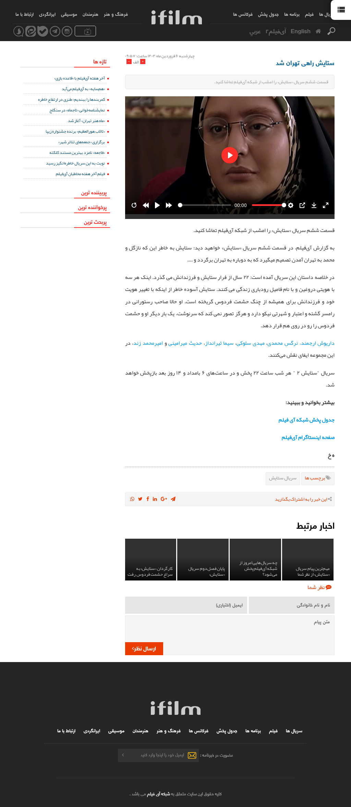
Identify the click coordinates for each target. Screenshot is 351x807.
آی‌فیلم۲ (276, 30)
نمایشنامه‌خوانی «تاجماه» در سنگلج (77, 110)
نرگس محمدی (282, 343)
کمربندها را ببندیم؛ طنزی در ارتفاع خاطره (71, 99)
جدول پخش (268, 14)
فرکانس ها (243, 14)
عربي (255, 30)
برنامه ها (292, 14)
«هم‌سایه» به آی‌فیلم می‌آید (83, 88)
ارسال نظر (145, 648)
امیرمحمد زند (148, 343)
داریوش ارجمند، (317, 343)
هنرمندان (90, 14)
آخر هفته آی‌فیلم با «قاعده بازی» (79, 78)
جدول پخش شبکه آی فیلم (307, 419)
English (301, 30)
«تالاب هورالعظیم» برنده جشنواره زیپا (75, 131)
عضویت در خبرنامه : (216, 754)
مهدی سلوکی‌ (251, 343)
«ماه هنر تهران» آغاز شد (86, 120)
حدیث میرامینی (185, 343)
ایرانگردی (47, 14)
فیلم (309, 14)
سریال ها (327, 14)
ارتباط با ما (24, 14)
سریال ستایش (282, 478)
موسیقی (69, 14)
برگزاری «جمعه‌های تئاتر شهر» (81, 141)
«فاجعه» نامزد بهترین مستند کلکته (77, 152)
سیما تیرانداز (219, 343)
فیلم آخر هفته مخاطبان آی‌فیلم (80, 173)
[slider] (204, 205)
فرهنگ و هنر (116, 14)
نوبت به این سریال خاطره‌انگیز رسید (75, 163)
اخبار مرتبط (315, 525)
